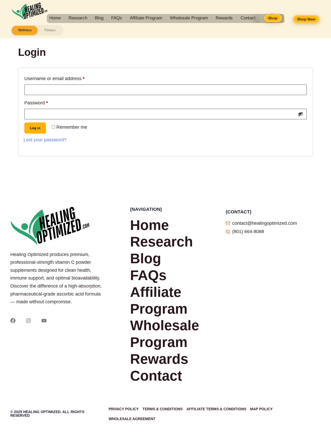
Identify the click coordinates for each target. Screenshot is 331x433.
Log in (35, 128)
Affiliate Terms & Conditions (216, 409)
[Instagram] (28, 320)
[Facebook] (13, 320)
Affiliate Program (146, 18)
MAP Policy (261, 409)
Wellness (25, 30)
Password (45, 101)
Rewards (224, 18)
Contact (247, 18)
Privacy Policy (124, 409)
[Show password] (300, 114)
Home (55, 18)
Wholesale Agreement (132, 419)
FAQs (116, 18)
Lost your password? (45, 139)
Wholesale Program (189, 18)
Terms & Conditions (162, 409)
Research (78, 18)
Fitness (50, 30)
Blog (99, 18)
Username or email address (63, 77)
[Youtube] (44, 320)
